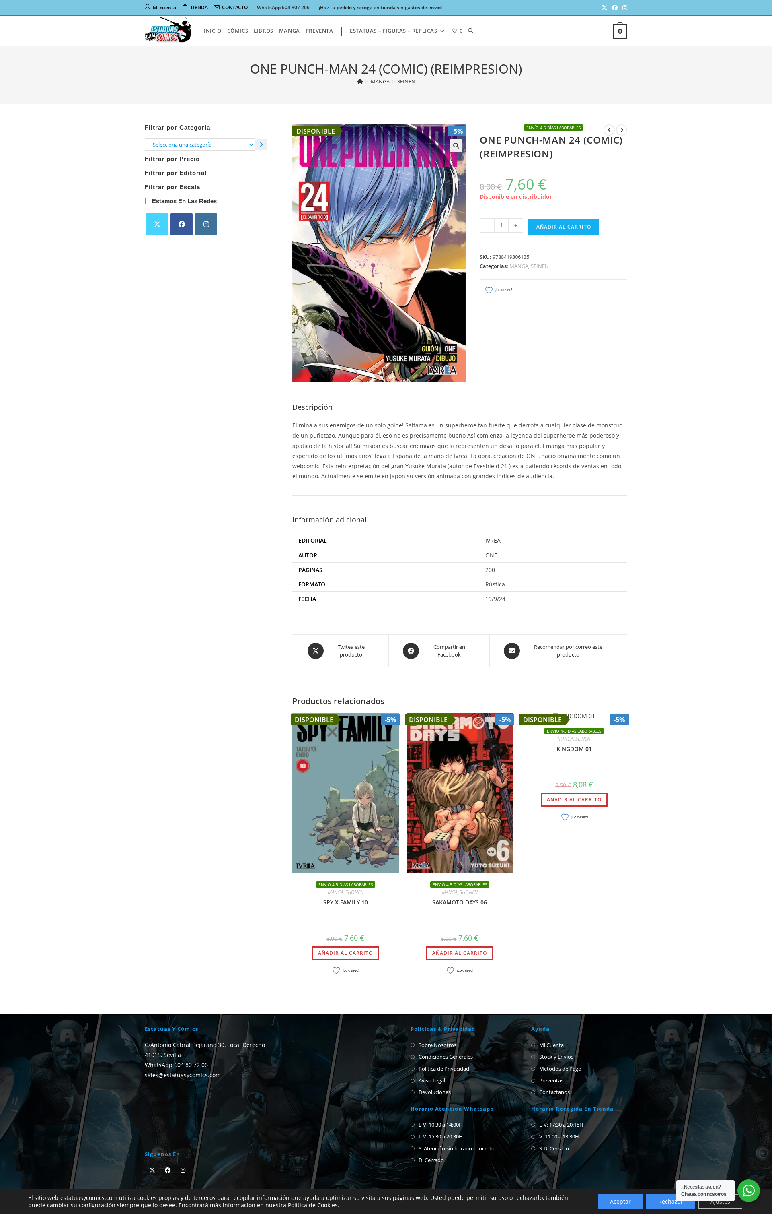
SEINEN (406, 81)
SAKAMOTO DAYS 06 (459, 902)
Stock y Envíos (556, 1056)
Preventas (551, 1080)
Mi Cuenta (551, 1045)
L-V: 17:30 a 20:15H (561, 1124)
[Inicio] (360, 81)
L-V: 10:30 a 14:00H (441, 1124)
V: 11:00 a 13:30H (559, 1136)
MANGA (518, 266)
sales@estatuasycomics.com (183, 1075)
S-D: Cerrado (554, 1148)
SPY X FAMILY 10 (345, 902)
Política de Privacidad (444, 1068)
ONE (491, 555)
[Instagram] (206, 224)
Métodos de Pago (560, 1068)
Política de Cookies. (313, 1205)
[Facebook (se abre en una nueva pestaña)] (615, 8)
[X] (157, 224)
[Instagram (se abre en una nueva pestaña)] (623, 8)
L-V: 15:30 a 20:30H (441, 1136)
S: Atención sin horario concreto (457, 1148)
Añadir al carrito (563, 226)
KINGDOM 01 (574, 749)
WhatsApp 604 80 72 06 (176, 1065)
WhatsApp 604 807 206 (283, 7)
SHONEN (354, 892)
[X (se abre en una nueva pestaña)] (604, 8)
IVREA (493, 540)
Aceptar (620, 1201)
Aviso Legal (432, 1080)
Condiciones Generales (446, 1056)
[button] (456, 145)
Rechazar (670, 1201)
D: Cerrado (431, 1160)
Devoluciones (435, 1092)
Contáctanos (554, 1092)
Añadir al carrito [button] (345, 953)
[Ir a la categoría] (261, 144)
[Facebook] (181, 224)
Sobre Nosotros (437, 1045)
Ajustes (720, 1201)
